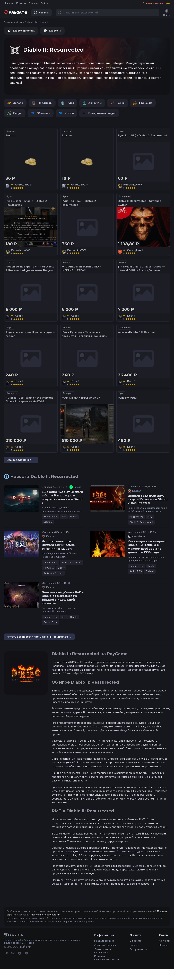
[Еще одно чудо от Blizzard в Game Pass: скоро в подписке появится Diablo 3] (21, 498)
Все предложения (19, 460)
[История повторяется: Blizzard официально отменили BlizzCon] (21, 544)
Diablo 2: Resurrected (141, 522)
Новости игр (50, 516)
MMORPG (49, 567)
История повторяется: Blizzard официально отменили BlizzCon (59, 545)
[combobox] (107, 12)
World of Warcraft (71, 562)
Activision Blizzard (53, 573)
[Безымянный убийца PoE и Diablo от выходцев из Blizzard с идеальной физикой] (21, 595)
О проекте (135, 940)
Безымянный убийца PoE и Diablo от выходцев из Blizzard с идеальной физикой (63, 598)
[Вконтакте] (13, 953)
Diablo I (150, 571)
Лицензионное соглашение (102, 951)
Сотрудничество (139, 949)
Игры (19, 22)
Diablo (73, 516)
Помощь (33, 3)
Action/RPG (135, 571)
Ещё (43, 3)
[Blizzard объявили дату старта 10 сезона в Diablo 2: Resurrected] (107, 498)
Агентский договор (105, 945)
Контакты (164, 940)
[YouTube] (26, 953)
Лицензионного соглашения (44, 914)
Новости (9, 3)
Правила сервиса (104, 940)
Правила (21, 3)
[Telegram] (6, 953)
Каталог (44, 12)
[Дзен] (20, 953)
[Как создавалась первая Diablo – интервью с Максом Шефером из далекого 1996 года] (107, 544)
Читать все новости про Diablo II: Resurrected (37, 637)
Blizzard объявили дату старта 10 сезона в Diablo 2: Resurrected (148, 499)
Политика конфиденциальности (106, 958)
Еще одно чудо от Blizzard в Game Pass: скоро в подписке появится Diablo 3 (62, 497)
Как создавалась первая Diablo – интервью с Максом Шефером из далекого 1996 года (147, 547)
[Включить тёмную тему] (168, 3)
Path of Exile (50, 622)
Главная (8, 22)
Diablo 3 (48, 522)
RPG (64, 516)
